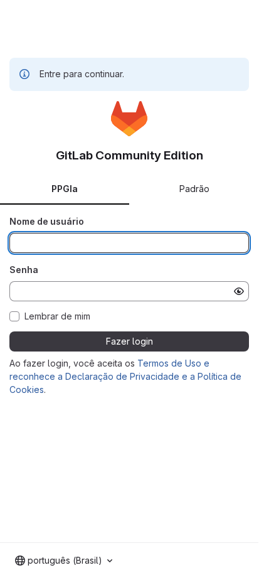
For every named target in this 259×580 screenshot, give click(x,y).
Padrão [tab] (194, 188)
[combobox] (63, 560)
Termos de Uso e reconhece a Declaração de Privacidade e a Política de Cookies (125, 376)
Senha (23, 269)
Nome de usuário (46, 221)
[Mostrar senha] (239, 291)
